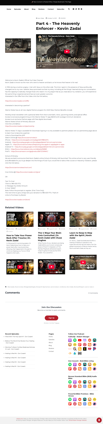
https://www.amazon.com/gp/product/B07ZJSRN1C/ (29, 151)
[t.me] (81, 9)
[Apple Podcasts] (70, 341)
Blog (33, 9)
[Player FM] (84, 346)
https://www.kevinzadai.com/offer (17, 101)
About (26, 9)
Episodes (17, 9)
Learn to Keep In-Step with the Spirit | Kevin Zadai (81, 235)
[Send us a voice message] (99, 420)
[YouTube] (79, 341)
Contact (51, 9)
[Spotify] (75, 341)
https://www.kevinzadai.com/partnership (19, 126)
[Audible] (70, 354)
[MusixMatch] (79, 354)
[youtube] (73, 9)
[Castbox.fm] (89, 341)
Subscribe (60, 9)
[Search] (69, 9)
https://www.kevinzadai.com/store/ (17, 199)
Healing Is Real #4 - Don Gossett (15, 353)
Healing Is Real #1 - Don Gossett (15, 366)
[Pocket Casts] (79, 346)
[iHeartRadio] (89, 350)
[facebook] (78, 9)
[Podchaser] (94, 346)
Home (9, 9)
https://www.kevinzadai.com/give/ (28, 172)
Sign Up (51, 318)
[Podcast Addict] (89, 346)
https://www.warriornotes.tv (27, 137)
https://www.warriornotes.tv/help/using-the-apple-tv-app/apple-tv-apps (38, 144)
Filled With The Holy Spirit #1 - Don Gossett (19, 336)
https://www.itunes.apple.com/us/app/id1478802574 (30, 140)
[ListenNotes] (75, 350)
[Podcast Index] (70, 350)
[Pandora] (94, 350)
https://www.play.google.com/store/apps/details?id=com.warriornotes (37, 142)
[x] (76, 9)
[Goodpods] (75, 346)
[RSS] (79, 350)
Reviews (41, 9)
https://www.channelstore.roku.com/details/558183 (29, 149)
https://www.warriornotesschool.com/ (18, 167)
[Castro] (94, 341)
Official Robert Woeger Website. (78, 420)
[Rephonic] (75, 354)
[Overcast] (70, 346)
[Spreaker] (84, 350)
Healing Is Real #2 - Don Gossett (15, 362)
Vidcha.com (19, 418)
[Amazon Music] (84, 341)
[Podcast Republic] (84, 370)
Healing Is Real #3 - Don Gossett (15, 357)
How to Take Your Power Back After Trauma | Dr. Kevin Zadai (19, 238)
